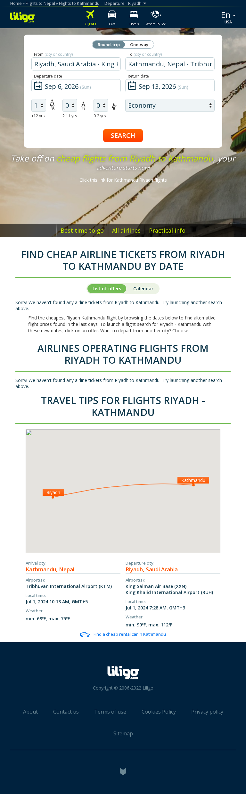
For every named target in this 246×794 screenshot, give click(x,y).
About (30, 711)
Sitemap (123, 733)
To (145, 54)
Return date (138, 76)
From (53, 54)
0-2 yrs (100, 116)
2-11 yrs (69, 116)
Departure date (48, 76)
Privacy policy (207, 711)
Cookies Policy (159, 711)
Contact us (66, 711)
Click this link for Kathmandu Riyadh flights (123, 180)
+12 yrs (38, 116)
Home (16, 3)
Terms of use (110, 711)
